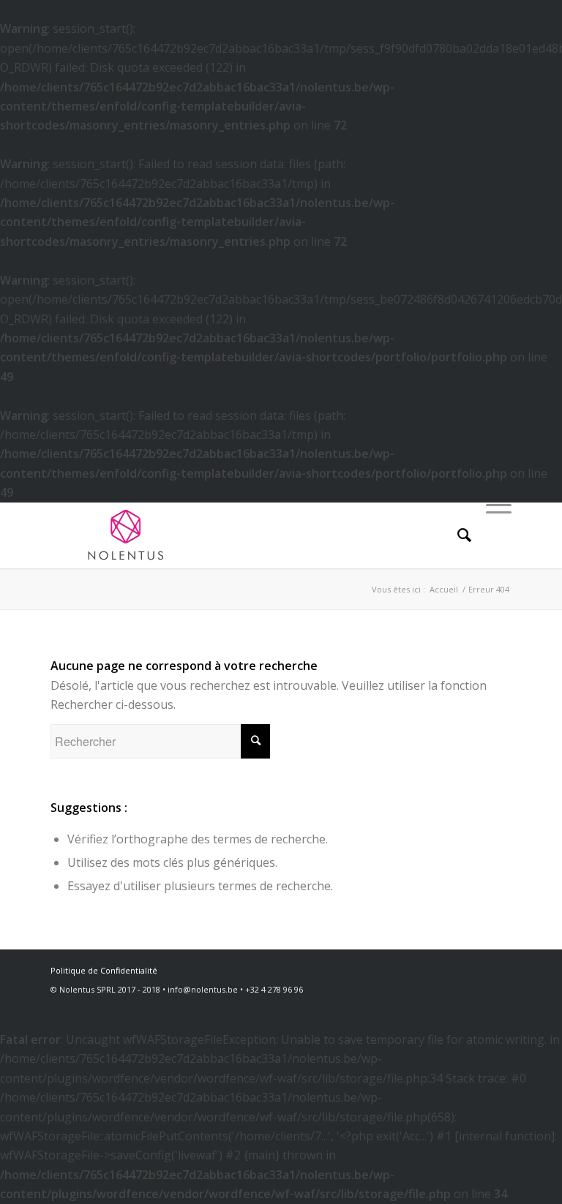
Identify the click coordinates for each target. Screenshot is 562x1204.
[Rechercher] (457, 535)
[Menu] (491, 535)
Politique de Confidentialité (103, 970)
